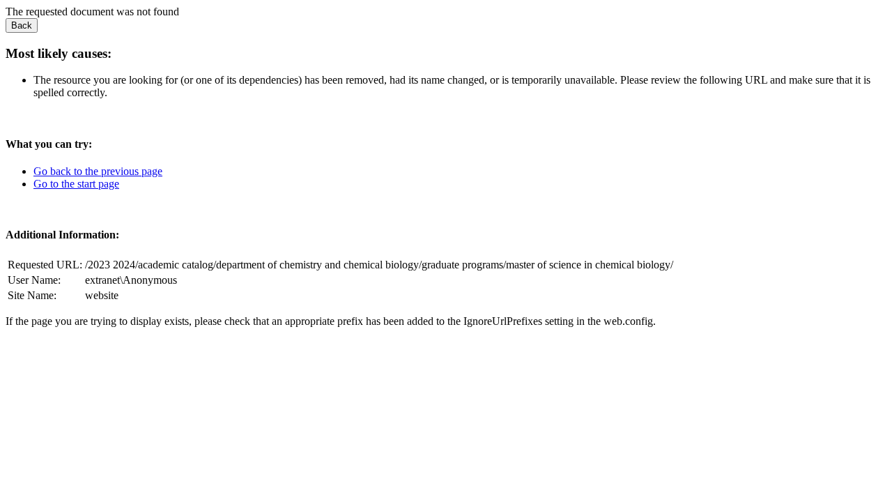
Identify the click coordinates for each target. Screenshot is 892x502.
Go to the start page (76, 184)
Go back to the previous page (97, 171)
